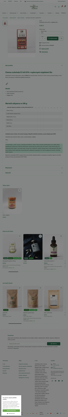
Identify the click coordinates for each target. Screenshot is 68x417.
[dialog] (11, 405)
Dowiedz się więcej (12, 408)
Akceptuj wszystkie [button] (11, 410)
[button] (11, 413)
